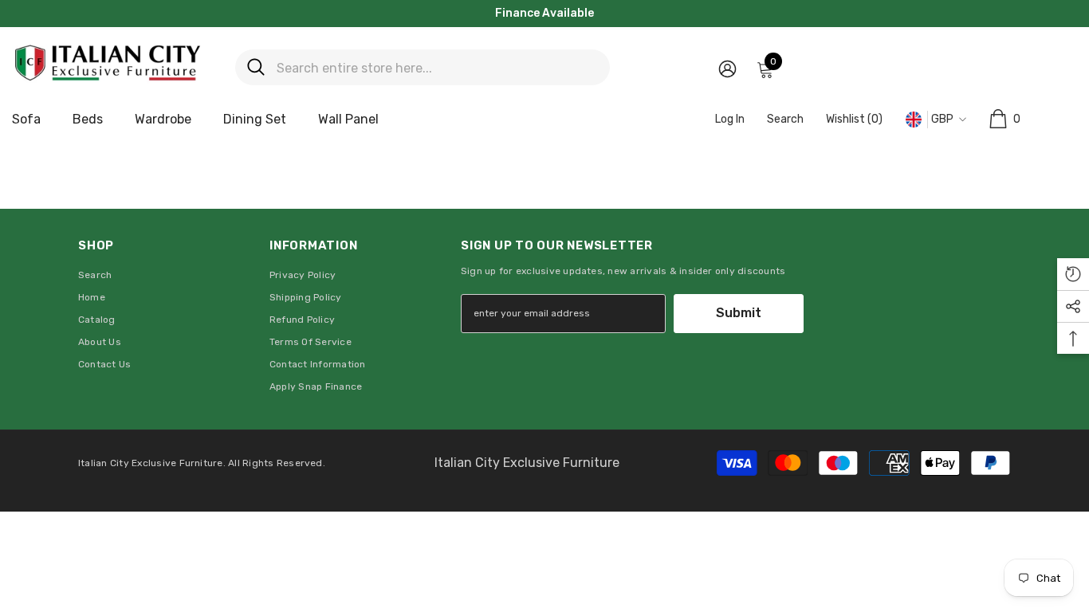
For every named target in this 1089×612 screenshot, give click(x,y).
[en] (913, 120)
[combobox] (437, 67)
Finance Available (544, 13)
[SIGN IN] (727, 68)
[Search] (422, 67)
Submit (738, 312)
